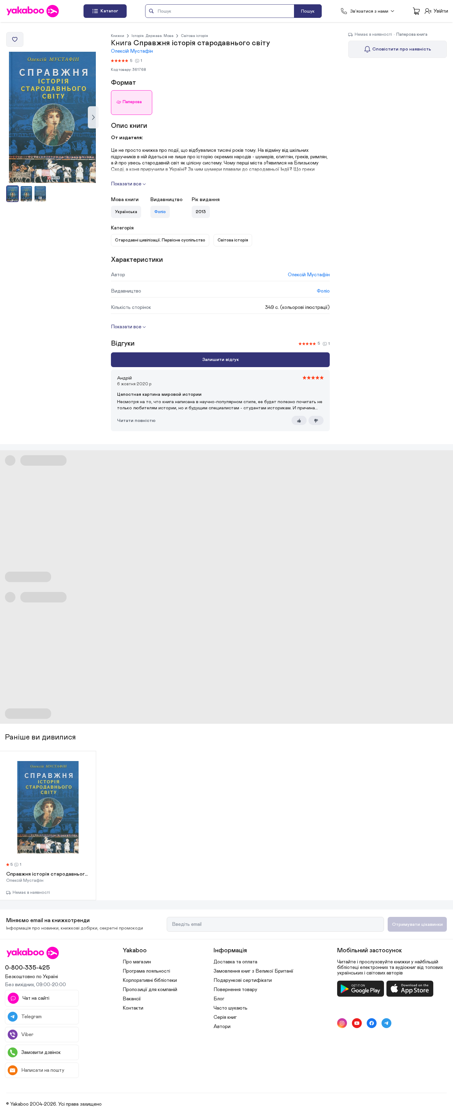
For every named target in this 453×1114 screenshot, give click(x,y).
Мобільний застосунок (369, 950)
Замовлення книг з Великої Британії (253, 971)
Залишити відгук (220, 359)
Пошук (308, 11)
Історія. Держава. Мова (152, 36)
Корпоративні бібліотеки (150, 980)
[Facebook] (372, 1023)
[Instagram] (342, 1023)
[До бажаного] (14, 39)
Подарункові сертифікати (243, 980)
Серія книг (225, 1017)
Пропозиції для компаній (150, 989)
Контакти (133, 1008)
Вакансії (132, 998)
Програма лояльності (146, 971)
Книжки (117, 36)
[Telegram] (386, 1023)
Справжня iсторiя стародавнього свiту (48, 874)
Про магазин (137, 961)
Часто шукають (230, 1008)
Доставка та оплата (235, 961)
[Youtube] (357, 1023)
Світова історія (194, 36)
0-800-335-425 (27, 968)
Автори (222, 1026)
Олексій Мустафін (132, 51)
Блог (219, 998)
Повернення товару (235, 989)
